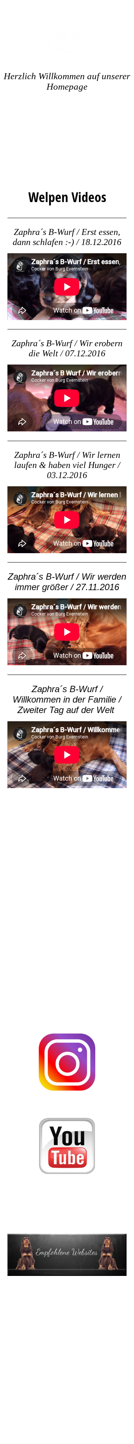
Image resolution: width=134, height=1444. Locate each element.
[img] (67, 28)
